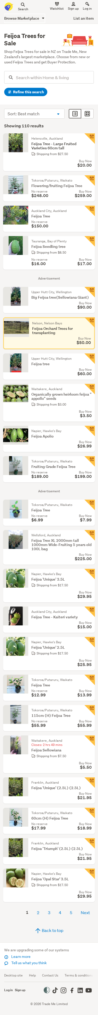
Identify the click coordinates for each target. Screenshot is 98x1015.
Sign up (73, 8)
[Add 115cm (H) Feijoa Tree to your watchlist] (89, 710)
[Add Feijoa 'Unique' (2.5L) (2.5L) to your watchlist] (89, 782)
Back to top (52, 930)
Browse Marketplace (22, 18)
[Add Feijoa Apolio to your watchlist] (89, 431)
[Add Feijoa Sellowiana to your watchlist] (89, 740)
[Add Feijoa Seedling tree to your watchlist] (89, 241)
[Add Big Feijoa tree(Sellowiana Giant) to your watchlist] (89, 292)
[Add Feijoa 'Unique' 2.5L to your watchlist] (89, 642)
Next (85, 912)
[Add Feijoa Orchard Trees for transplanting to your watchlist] (89, 322)
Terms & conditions (79, 975)
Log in (87, 8)
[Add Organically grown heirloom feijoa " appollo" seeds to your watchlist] (89, 389)
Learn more (20, 956)
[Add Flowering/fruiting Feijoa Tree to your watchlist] (89, 180)
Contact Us (50, 975)
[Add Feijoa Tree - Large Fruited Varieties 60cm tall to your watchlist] (89, 138)
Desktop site (13, 975)
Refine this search (28, 92)
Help (32, 975)
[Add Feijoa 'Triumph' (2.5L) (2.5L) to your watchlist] (89, 843)
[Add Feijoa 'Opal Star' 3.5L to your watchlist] (89, 874)
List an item (83, 18)
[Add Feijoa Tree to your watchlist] (89, 211)
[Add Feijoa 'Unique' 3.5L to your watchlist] (89, 574)
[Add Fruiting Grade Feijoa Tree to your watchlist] (89, 461)
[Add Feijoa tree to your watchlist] (89, 358)
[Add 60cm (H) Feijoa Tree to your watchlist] (89, 813)
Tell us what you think (28, 963)
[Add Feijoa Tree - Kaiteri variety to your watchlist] (89, 612)
